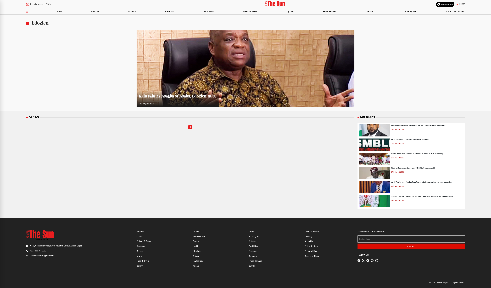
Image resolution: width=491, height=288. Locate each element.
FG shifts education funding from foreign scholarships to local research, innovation (421, 182)
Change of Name (312, 256)
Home (59, 11)
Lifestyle (197, 251)
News (139, 256)
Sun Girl (252, 266)
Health (195, 246)
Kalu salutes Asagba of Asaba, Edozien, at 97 (178, 96)
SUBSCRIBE (411, 246)
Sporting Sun (410, 11)
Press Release (255, 261)
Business (169, 11)
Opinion (290, 11)
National (95, 11)
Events (196, 241)
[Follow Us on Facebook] (359, 260)
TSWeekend (198, 261)
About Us (309, 241)
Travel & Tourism (312, 231)
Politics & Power (250, 11)
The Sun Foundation (455, 11)
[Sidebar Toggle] (27, 11)
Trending (308, 236)
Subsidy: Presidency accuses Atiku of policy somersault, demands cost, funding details (422, 196)
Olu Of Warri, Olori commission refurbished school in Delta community (417, 154)
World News (254, 246)
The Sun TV (370, 11)
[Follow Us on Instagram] (376, 260)
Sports (140, 251)
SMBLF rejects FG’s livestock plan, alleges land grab (409, 139)
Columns (132, 11)
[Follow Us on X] (363, 260)
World (251, 231)
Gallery (140, 266)
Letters (196, 231)
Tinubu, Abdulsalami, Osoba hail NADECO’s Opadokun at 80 (413, 168)
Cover (139, 236)
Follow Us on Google (447, 4)
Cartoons (253, 256)
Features (252, 251)
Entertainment (329, 11)
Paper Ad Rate (311, 251)
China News (208, 11)
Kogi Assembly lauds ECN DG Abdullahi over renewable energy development (418, 125)
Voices (196, 266)
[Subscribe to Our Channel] (367, 260)
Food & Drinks (143, 261)
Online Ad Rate (311, 246)
